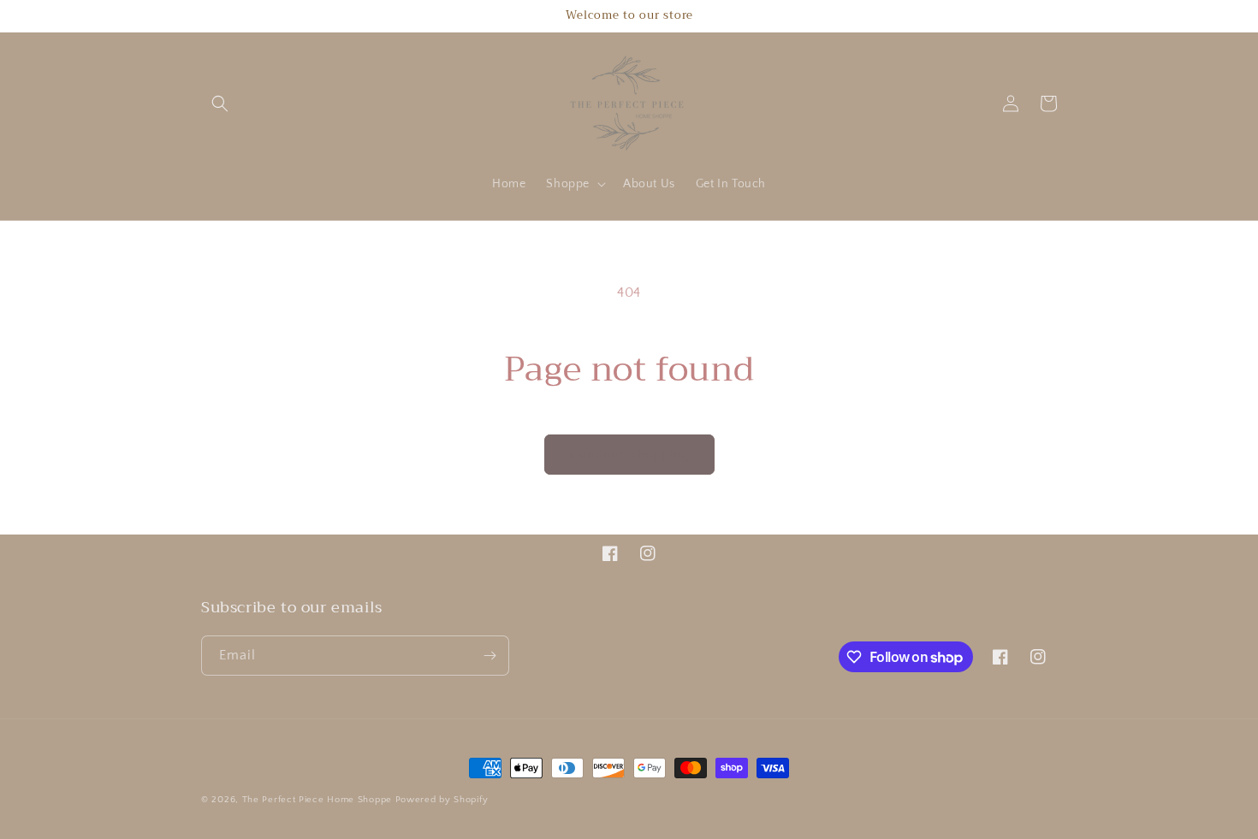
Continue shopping (629, 454)
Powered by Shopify (442, 800)
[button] (220, 103)
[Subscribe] (489, 655)
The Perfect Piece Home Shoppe (317, 800)
